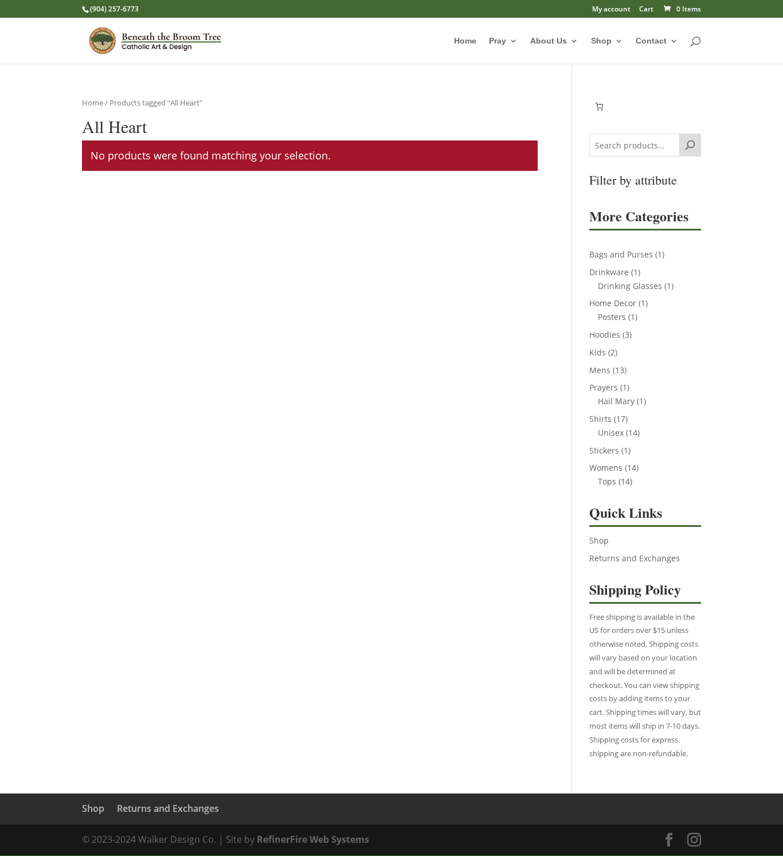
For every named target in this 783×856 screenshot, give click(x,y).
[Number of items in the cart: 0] (599, 106)
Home (465, 41)
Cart (646, 10)
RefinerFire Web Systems (313, 839)
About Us (548, 41)
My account (611, 10)
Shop (601, 41)
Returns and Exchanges (634, 558)
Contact (651, 41)
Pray (497, 41)
